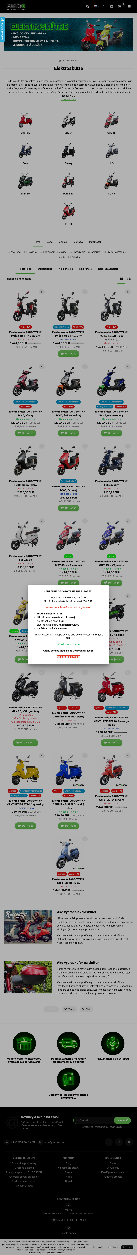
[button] (106, 581)
